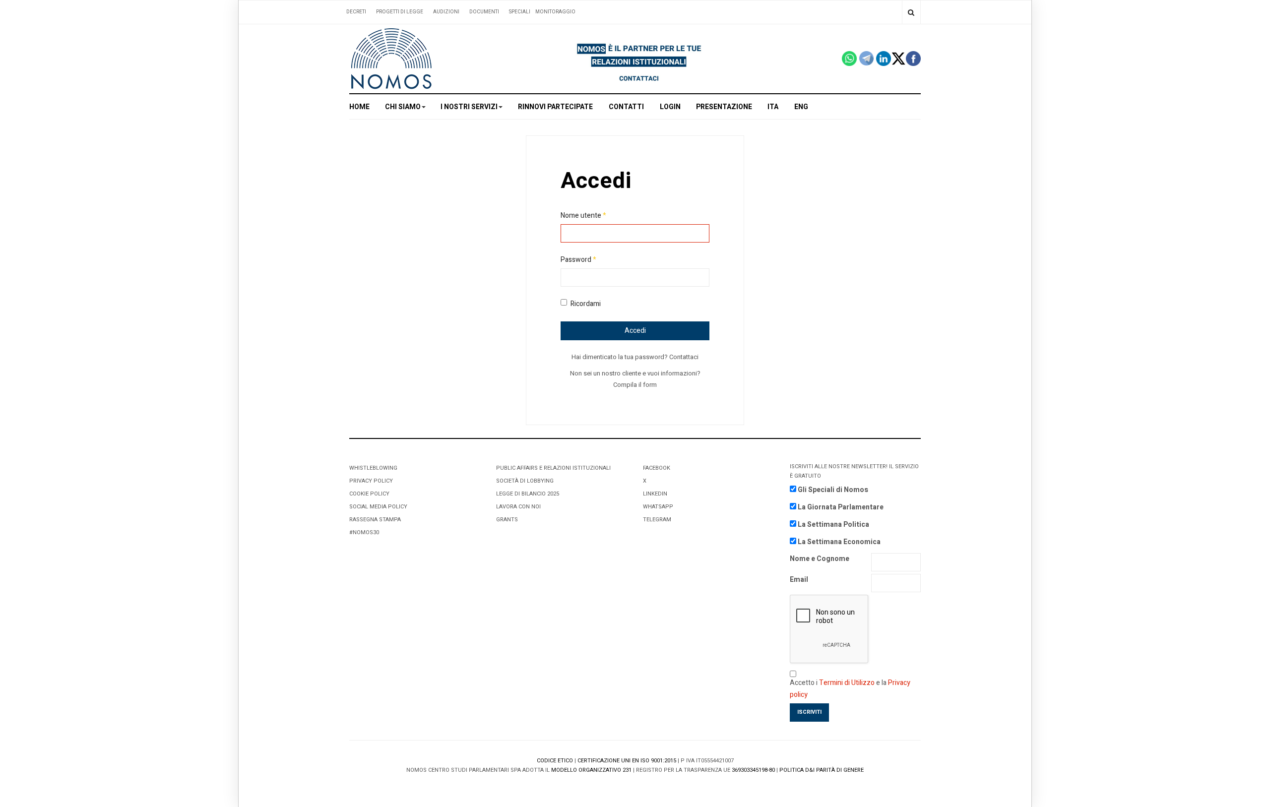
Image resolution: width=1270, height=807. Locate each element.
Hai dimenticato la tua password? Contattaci (635, 357)
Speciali (519, 11)
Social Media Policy (378, 506)
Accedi (635, 330)
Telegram (657, 519)
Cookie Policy (369, 494)
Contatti (626, 107)
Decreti (356, 11)
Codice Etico (555, 760)
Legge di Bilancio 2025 (527, 494)
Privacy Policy (371, 481)
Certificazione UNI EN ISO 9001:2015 (626, 760)
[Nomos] (391, 59)
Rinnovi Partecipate (555, 107)
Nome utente (583, 215)
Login (670, 107)
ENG (801, 107)
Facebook (656, 468)
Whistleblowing (373, 468)
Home (359, 107)
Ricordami (586, 304)
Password (578, 259)
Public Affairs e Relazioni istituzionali (553, 468)
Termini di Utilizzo (847, 683)
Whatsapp (658, 506)
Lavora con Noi (518, 506)
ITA (772, 107)
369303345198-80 (753, 770)
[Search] (911, 12)
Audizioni (446, 11)
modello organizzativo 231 (591, 770)
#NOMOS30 (364, 532)
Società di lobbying (525, 481)
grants (507, 519)
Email (799, 579)
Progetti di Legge (399, 11)
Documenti (484, 11)
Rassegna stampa (375, 519)
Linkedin (655, 494)
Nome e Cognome (819, 559)
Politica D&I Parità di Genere (821, 770)
